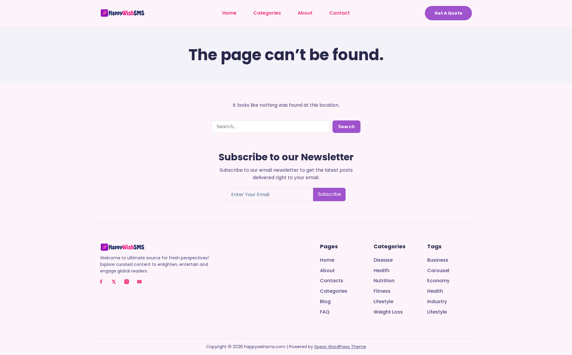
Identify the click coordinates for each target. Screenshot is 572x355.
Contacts (331, 281)
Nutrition (384, 281)
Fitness (382, 291)
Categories (267, 13)
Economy (438, 281)
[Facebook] (101, 281)
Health (381, 271)
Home (229, 13)
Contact (339, 13)
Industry (437, 302)
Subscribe (329, 194)
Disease (383, 260)
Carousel (438, 271)
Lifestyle (383, 302)
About (305, 13)
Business (437, 260)
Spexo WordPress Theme (340, 347)
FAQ (324, 312)
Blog (325, 302)
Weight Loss (388, 312)
